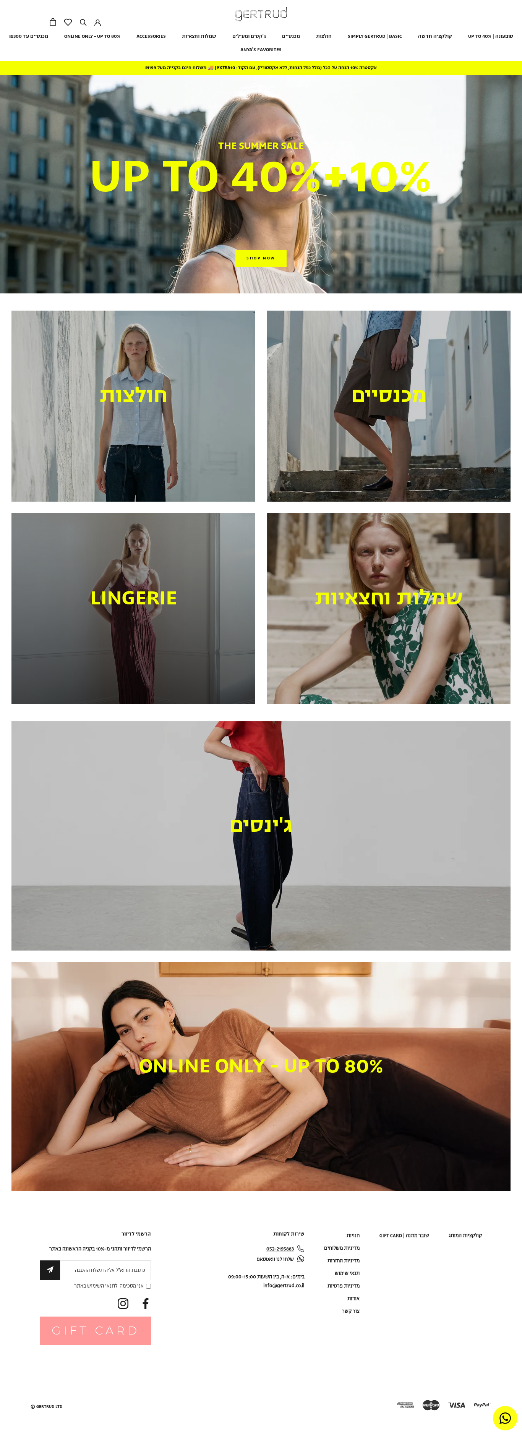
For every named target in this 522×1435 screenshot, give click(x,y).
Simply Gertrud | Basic (375, 36)
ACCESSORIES (151, 36)
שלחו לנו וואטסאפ (275, 1259)
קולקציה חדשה (435, 36)
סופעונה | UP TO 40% (490, 36)
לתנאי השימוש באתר (95, 1286)
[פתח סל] (53, 22)
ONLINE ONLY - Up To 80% (92, 36)
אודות (353, 1299)
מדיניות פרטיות (343, 1286)
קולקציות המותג (465, 1236)
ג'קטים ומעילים (249, 36)
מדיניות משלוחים (342, 1248)
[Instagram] (123, 1303)
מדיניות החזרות (343, 1261)
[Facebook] (145, 1303)
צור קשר (351, 1311)
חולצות (324, 36)
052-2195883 (280, 1249)
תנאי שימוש (347, 1273)
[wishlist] (68, 23)
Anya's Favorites (261, 50)
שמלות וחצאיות (199, 36)
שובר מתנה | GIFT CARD (404, 1236)
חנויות (353, 1236)
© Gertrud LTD (46, 1406)
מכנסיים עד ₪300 (28, 36)
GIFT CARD (95, 1330)
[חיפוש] (83, 21)
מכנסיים (291, 36)
